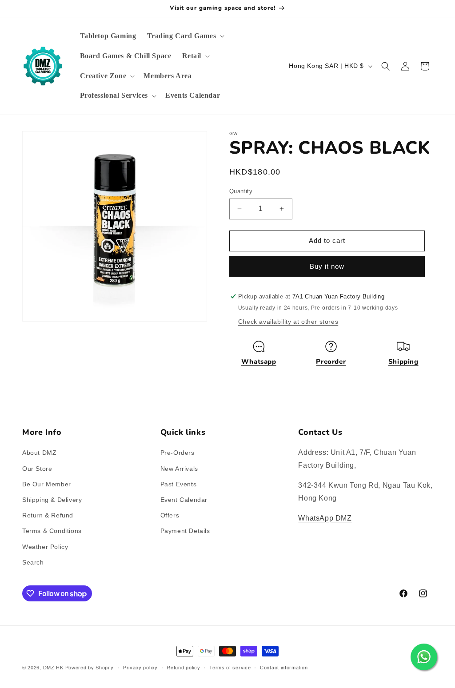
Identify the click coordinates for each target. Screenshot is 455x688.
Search (33, 562)
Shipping (403, 361)
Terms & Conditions (52, 530)
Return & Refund (47, 515)
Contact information (283, 667)
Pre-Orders (177, 452)
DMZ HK (53, 667)
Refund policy (183, 667)
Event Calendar (184, 499)
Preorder (331, 361)
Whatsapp (258, 361)
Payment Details (185, 530)
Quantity (240, 191)
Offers (170, 515)
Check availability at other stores (288, 321)
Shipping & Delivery (52, 499)
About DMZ (39, 452)
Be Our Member (46, 484)
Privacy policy (140, 667)
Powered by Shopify (89, 667)
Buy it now (327, 266)
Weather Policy (45, 546)
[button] (185, 36)
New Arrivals (179, 468)
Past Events (178, 484)
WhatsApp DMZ (324, 518)
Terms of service (230, 667)
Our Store (37, 468)
